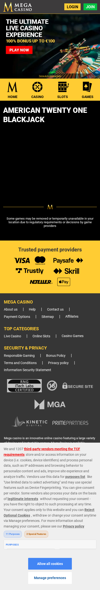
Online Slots (41, 336)
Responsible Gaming (19, 356)
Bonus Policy (56, 356)
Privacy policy (58, 363)
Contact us (55, 309)
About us (10, 309)
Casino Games (72, 336)
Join (90, 7)
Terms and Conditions (20, 363)
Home (12, 97)
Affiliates (71, 316)
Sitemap (48, 317)
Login (72, 7)
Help (32, 309)
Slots (62, 97)
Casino (37, 97)
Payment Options (17, 317)
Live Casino (12, 336)
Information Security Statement (27, 370)
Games (87, 97)
